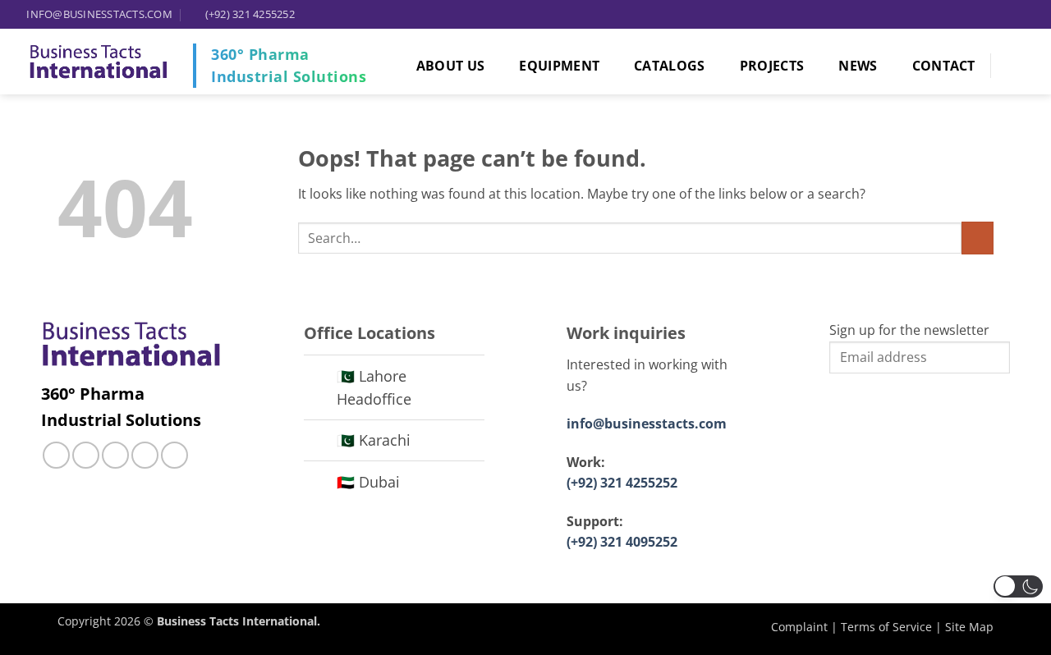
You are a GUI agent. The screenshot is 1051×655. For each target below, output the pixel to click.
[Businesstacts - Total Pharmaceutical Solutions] (98, 62)
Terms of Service (886, 626)
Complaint (799, 626)
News (857, 66)
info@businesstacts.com (647, 424)
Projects (772, 66)
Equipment (559, 66)
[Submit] (978, 238)
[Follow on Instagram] (85, 455)
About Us (450, 66)
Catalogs (669, 66)
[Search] (1023, 65)
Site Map (969, 626)
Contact (943, 66)
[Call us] (115, 455)
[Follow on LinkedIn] (144, 455)
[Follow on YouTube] (174, 455)
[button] (1018, 586)
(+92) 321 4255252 (622, 483)
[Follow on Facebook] (56, 455)
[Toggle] (320, 378)
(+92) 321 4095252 (622, 542)
